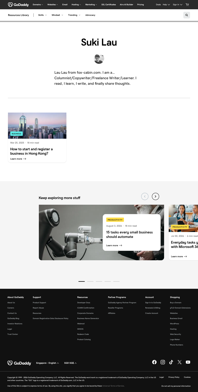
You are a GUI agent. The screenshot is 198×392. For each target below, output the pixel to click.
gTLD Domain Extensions (180, 308)
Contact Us (12, 313)
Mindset (56, 15)
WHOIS (80, 329)
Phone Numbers (176, 345)
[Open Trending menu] (79, 15)
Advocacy (90, 15)
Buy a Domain (175, 302)
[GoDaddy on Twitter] (179, 363)
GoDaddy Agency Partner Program (122, 302)
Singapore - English (46, 363)
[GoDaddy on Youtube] (188, 363)
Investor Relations (14, 324)
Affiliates (111, 313)
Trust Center (12, 334)
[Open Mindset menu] (62, 15)
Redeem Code (83, 334)
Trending (72, 15)
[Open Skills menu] (46, 15)
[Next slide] (155, 196)
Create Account (151, 313)
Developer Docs (83, 302)
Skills (41, 15)
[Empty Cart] (187, 5)
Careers (10, 308)
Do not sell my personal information (176, 386)
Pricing (140, 4)
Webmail (81, 324)
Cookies (187, 377)
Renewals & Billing (152, 308)
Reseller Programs (115, 308)
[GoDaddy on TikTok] (171, 363)
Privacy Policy (173, 377)
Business (16, 134)
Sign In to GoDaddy (153, 302)
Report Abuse (38, 308)
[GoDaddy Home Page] (19, 363)
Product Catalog (84, 339)
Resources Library (18, 15)
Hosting (173, 329)
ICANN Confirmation (85, 308)
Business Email (176, 318)
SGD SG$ (69, 363)
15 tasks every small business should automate (129, 234)
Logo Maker (175, 339)
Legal (9, 329)
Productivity (115, 220)
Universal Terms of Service (113, 386)
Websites (174, 313)
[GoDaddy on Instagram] (162, 363)
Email (65, 4)
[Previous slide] (144, 196)
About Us (11, 302)
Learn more (112, 245)
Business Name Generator (88, 318)
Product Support (39, 302)
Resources (37, 313)
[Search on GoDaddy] (186, 15)
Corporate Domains (85, 313)
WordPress (174, 324)
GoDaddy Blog (13, 318)
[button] (81, 281)
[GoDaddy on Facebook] (154, 363)
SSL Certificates (108, 4)
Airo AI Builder (126, 4)
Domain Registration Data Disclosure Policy (50, 318)
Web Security (175, 334)
